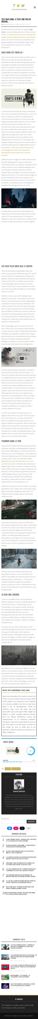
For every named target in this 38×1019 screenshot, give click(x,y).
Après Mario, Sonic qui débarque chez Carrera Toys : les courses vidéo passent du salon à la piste (20, 863)
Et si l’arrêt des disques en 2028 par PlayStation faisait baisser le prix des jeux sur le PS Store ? (21, 858)
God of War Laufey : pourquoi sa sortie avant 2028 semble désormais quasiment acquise (20, 887)
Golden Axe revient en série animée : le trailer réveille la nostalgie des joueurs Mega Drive (20, 846)
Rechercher (5, 818)
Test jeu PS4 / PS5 (16, 768)
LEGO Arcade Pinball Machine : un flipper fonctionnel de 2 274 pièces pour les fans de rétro (20, 893)
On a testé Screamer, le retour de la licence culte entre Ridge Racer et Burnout (23, 984)
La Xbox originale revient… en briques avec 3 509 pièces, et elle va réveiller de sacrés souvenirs (21, 840)
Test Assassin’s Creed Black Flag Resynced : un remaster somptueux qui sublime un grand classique (20, 875)
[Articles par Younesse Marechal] (19, 784)
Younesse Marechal (9, 24)
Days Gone (8, 768)
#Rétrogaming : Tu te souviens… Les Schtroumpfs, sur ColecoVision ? (20, 976)
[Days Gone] (13, 751)
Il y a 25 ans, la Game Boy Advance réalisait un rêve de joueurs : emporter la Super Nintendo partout (21, 881)
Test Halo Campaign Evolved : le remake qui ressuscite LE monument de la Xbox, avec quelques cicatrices (21, 869)
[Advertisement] (19, 243)
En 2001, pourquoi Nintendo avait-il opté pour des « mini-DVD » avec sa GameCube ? (20, 852)
